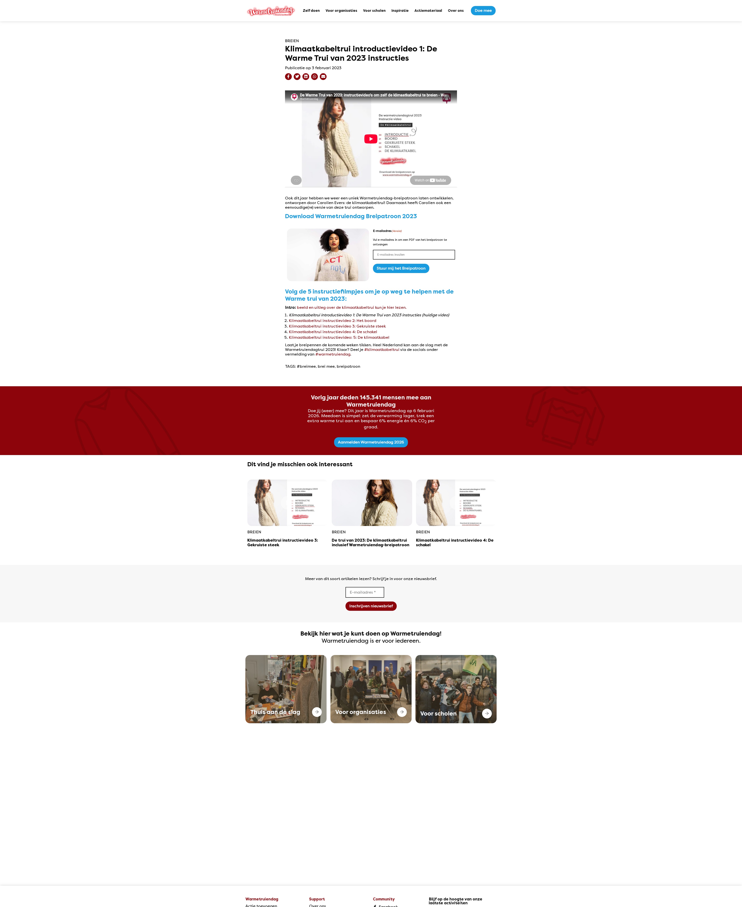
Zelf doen (311, 11)
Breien (292, 41)
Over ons (456, 11)
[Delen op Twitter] (297, 76)
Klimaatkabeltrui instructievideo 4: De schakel (333, 332)
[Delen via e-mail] (323, 76)
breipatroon (348, 366)
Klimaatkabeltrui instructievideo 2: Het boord (332, 320)
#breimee (306, 366)
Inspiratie (400, 11)
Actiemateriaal (428, 11)
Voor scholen (374, 11)
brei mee (326, 366)
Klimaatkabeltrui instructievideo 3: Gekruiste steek (337, 326)
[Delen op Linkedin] (305, 76)
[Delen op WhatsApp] (314, 76)
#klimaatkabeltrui (381, 349)
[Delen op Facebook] (288, 76)
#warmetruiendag (332, 354)
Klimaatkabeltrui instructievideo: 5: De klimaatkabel (339, 337)
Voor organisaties (341, 11)
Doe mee (483, 10)
